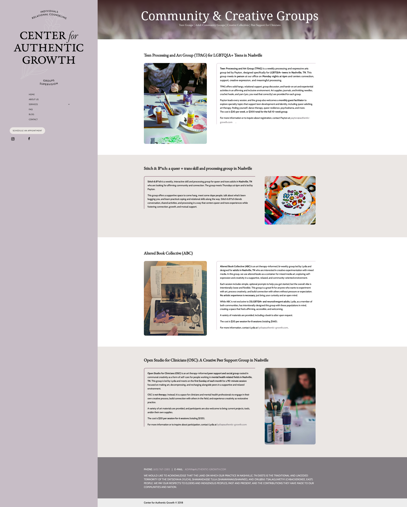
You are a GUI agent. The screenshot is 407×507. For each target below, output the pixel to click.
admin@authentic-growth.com (205, 469)
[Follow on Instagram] (13, 139)
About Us (34, 99)
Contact (33, 119)
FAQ (31, 109)
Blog (31, 114)
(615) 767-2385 (161, 469)
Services (33, 104)
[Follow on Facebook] (29, 138)
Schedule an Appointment (27, 130)
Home (32, 94)
